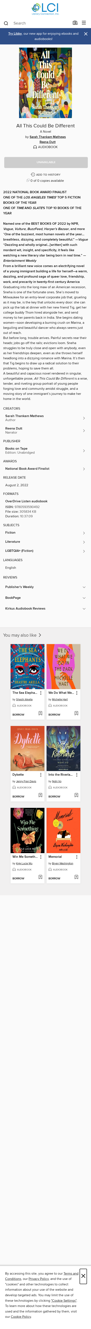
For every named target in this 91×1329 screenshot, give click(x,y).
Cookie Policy (21, 1317)
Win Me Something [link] (25, 857)
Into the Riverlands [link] (61, 775)
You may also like (20, 635)
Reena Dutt (48, 142)
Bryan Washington (62, 863)
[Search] (6, 23)
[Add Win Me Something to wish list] (40, 877)
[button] (46, 162)
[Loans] (75, 24)
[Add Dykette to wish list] (40, 795)
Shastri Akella (24, 699)
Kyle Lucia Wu (24, 863)
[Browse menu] (84, 23)
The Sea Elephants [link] (25, 693)
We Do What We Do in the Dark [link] (61, 693)
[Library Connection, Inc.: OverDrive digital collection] (45, 9)
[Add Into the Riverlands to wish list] (76, 795)
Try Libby (15, 34)
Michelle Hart (60, 699)
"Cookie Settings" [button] (63, 1301)
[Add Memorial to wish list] (76, 877)
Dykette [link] (18, 775)
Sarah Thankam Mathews (48, 137)
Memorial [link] (55, 857)
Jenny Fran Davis (26, 781)
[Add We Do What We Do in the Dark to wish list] (76, 713)
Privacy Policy (39, 1279)
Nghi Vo (56, 781)
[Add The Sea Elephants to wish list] (40, 713)
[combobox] (37, 23)
